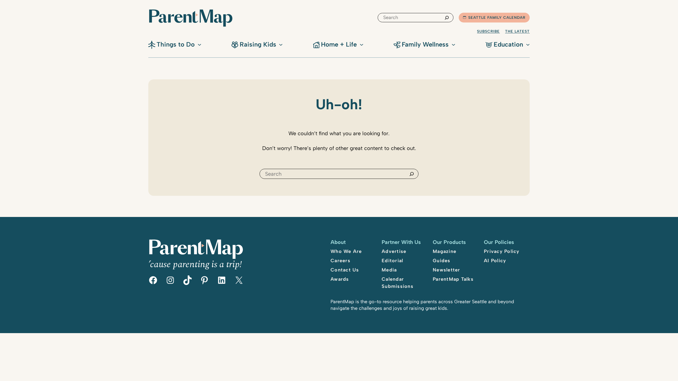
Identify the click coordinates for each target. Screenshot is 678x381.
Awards (340, 279)
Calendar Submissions (397, 282)
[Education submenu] (528, 44)
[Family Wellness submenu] (453, 44)
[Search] (447, 17)
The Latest (517, 31)
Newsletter (446, 270)
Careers (340, 261)
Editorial (392, 261)
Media (389, 270)
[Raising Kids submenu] (281, 44)
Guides (441, 261)
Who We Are (346, 251)
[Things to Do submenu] (199, 44)
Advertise (394, 251)
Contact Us (345, 270)
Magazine (444, 251)
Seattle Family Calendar (496, 17)
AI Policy (495, 261)
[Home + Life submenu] (361, 44)
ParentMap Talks (453, 279)
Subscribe (488, 31)
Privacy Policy (502, 251)
